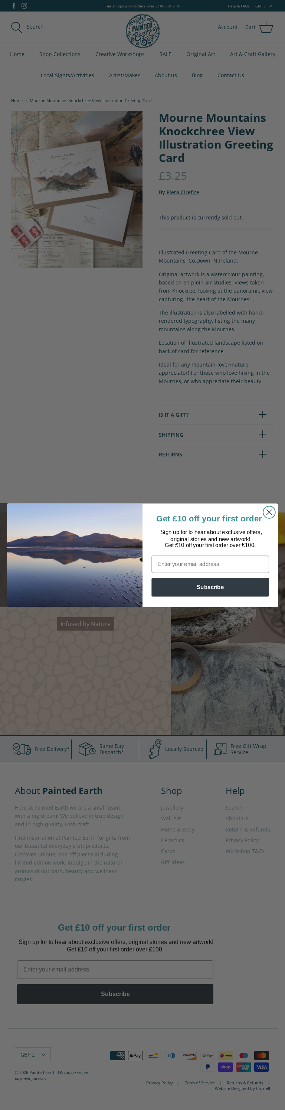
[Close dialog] (269, 512)
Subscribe (210, 587)
